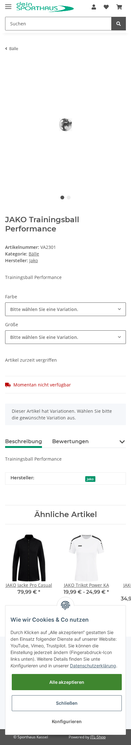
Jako (90, 479)
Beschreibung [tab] (23, 441)
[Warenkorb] (119, 7)
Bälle (34, 254)
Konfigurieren (67, 721)
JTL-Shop (98, 737)
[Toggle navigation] (8, 4)
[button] (94, 7)
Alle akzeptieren (66, 682)
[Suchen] (118, 23)
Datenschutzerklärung (93, 665)
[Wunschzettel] (106, 7)
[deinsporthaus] (45, 7)
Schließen (67, 703)
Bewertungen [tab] (70, 441)
